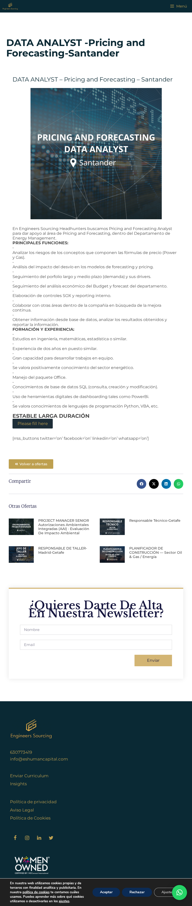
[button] (141, 483)
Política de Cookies (30, 818)
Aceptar (106, 892)
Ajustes (168, 892)
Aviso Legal (22, 810)
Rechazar (137, 892)
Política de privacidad (33, 801)
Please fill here (33, 423)
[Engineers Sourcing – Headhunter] (10, 6)
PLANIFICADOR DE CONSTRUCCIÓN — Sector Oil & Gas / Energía (155, 552)
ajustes (64, 901)
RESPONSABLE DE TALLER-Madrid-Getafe (62, 550)
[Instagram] (27, 838)
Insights (18, 783)
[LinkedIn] (39, 838)
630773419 (21, 752)
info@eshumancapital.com (39, 759)
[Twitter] (51, 838)
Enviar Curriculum (29, 775)
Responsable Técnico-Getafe (154, 520)
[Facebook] (15, 838)
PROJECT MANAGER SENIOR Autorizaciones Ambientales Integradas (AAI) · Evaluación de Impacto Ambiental (63, 526)
